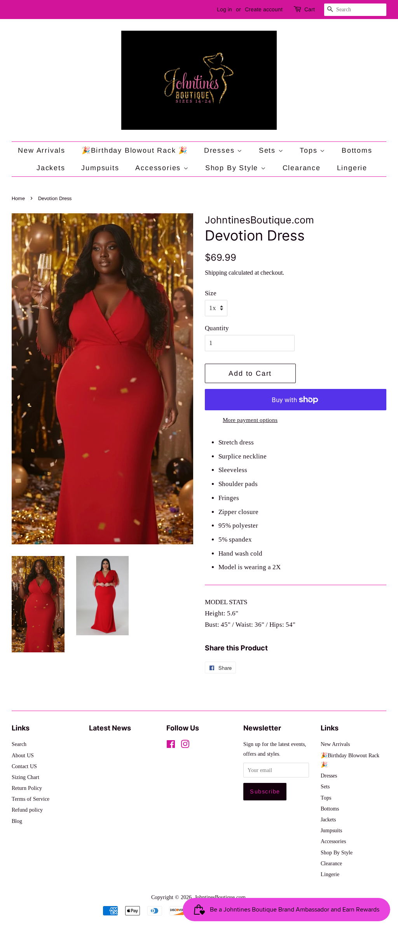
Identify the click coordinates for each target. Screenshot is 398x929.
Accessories (159, 168)
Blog (17, 821)
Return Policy (27, 788)
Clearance (302, 168)
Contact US (24, 766)
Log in (224, 9)
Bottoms (357, 150)
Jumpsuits (100, 168)
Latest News (110, 728)
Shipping (216, 272)
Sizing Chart (25, 777)
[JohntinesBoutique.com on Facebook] (170, 746)
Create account (264, 9)
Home (18, 198)
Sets (268, 150)
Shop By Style (233, 168)
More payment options (250, 420)
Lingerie (352, 168)
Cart (309, 9)
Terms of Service (30, 799)
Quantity (217, 328)
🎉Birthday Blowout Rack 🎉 (135, 150)
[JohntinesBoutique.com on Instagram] (185, 746)
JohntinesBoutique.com (220, 897)
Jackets (51, 168)
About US (23, 755)
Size (210, 293)
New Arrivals (41, 150)
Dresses (220, 150)
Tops (310, 150)
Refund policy (27, 810)
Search (19, 744)
